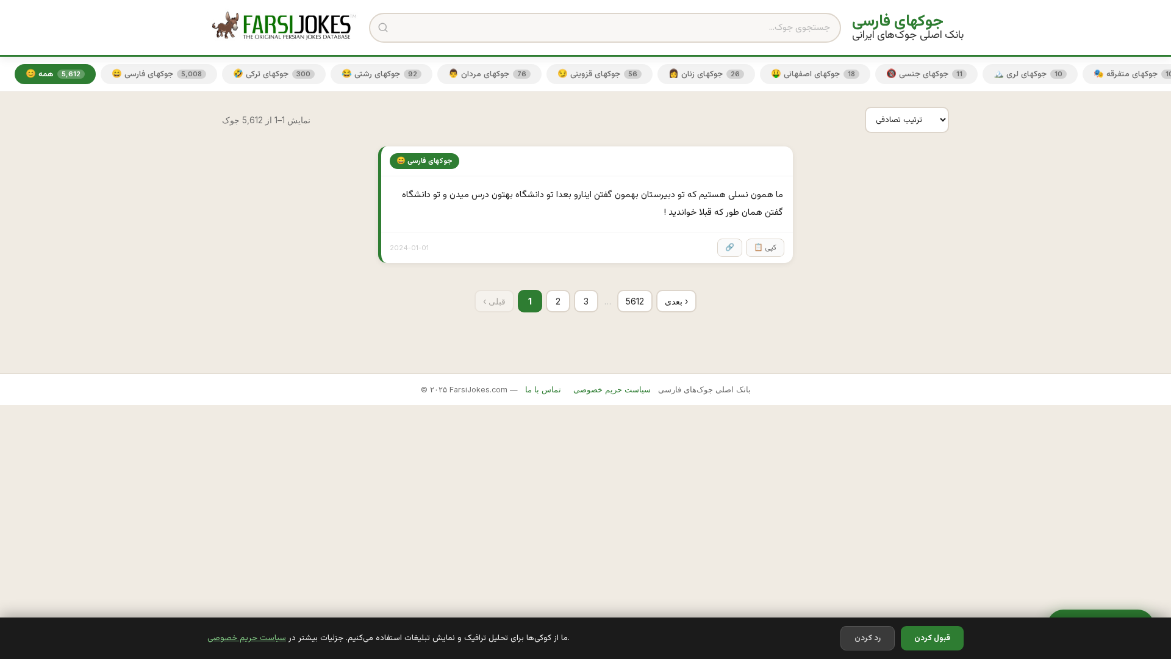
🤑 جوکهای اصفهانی (813, 74)
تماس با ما (543, 389)
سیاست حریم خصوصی (246, 638)
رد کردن (867, 638)
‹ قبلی (494, 301)
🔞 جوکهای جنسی (924, 74)
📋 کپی (765, 247)
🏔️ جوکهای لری (1028, 74)
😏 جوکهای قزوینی (597, 74)
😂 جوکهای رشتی (379, 74)
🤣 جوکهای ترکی (271, 74)
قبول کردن (932, 638)
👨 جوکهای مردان (487, 74)
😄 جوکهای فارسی (157, 74)
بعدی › (676, 301)
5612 (635, 301)
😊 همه (53, 74)
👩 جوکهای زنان (704, 74)
